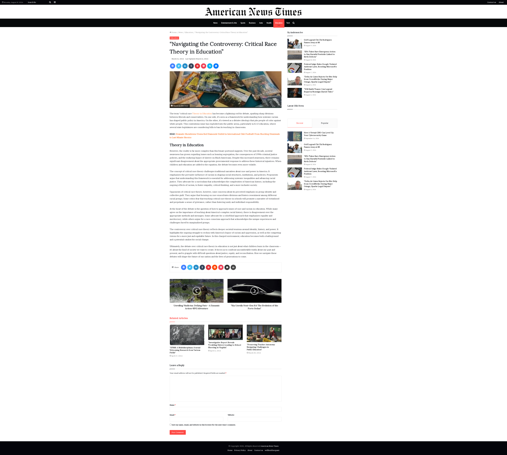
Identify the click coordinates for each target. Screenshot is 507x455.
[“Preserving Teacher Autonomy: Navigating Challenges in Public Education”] (264, 333)
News (215, 23)
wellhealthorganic (272, 450)
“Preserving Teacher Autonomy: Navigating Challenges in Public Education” (261, 347)
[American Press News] (253, 11)
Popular (324, 123)
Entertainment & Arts (229, 23)
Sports (243, 23)
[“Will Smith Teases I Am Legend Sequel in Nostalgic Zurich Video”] (294, 93)
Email (172, 415)
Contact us (491, 2)
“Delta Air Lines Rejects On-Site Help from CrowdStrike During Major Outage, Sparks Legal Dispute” (320, 79)
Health (269, 23)
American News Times (270, 446)
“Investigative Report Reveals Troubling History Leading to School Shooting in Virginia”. (224, 345)
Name (173, 405)
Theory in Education (202, 113)
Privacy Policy (240, 450)
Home (174, 32)
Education (279, 23)
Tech (288, 23)
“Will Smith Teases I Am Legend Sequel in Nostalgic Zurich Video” (319, 90)
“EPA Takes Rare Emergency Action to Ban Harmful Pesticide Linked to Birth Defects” (319, 54)
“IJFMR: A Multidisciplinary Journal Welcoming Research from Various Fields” (185, 350)
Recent (299, 123)
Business (252, 23)
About (501, 2)
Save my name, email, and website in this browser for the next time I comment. (204, 425)
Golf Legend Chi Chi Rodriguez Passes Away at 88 (318, 41)
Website (231, 415)
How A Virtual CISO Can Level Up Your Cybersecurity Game (319, 133)
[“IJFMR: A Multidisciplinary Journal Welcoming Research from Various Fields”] (187, 335)
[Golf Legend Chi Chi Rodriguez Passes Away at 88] (294, 44)
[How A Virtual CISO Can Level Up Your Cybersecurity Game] (294, 136)
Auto (261, 23)
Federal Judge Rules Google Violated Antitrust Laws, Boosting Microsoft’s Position (320, 66)
